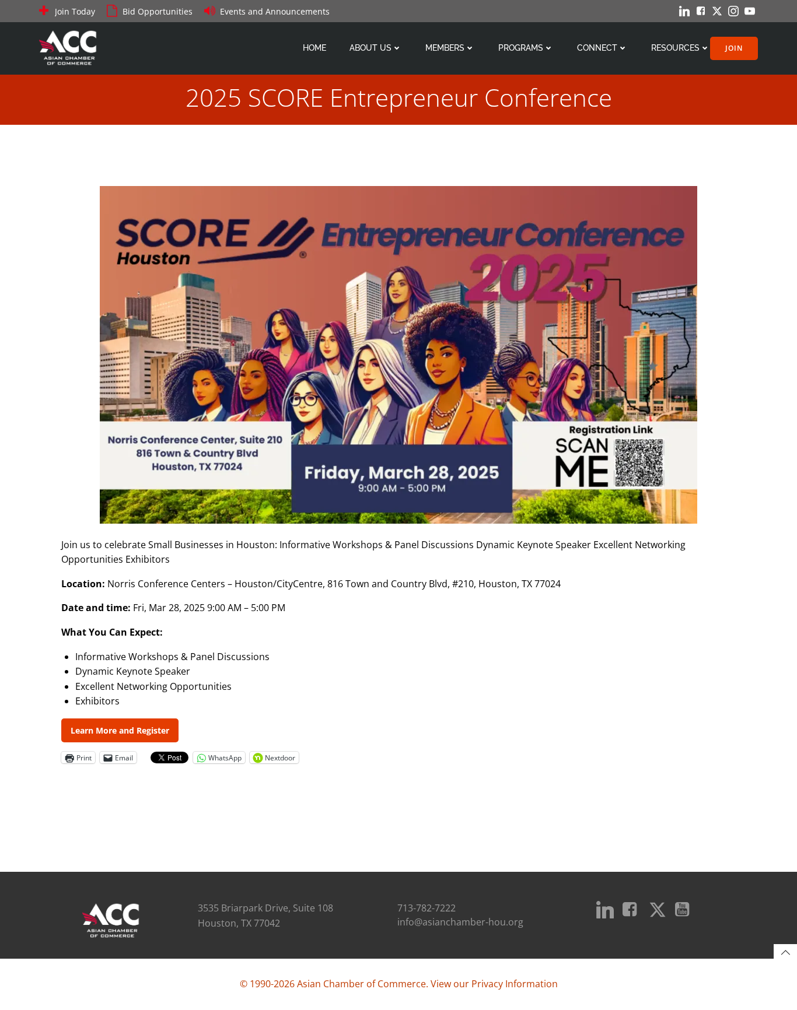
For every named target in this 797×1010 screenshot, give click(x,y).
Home (314, 47)
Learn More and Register (120, 730)
